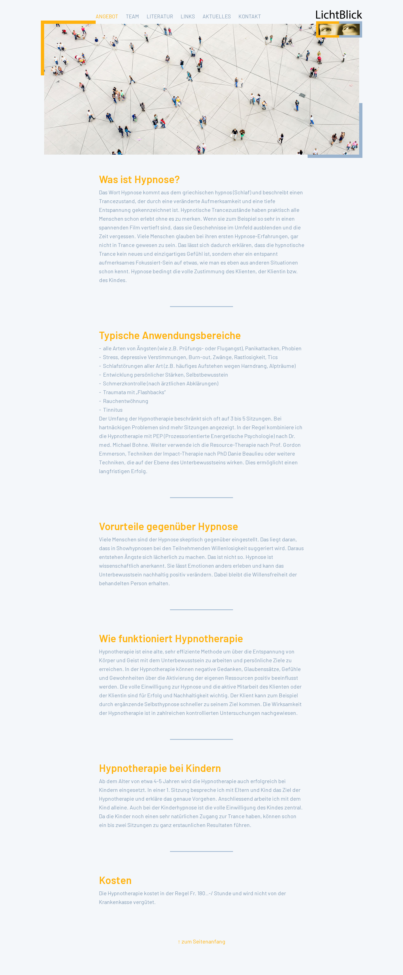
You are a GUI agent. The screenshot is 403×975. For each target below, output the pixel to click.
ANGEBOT (107, 16)
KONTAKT (250, 16)
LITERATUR (160, 16)
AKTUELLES (217, 16)
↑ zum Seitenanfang (201, 941)
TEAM (132, 16)
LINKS (188, 16)
